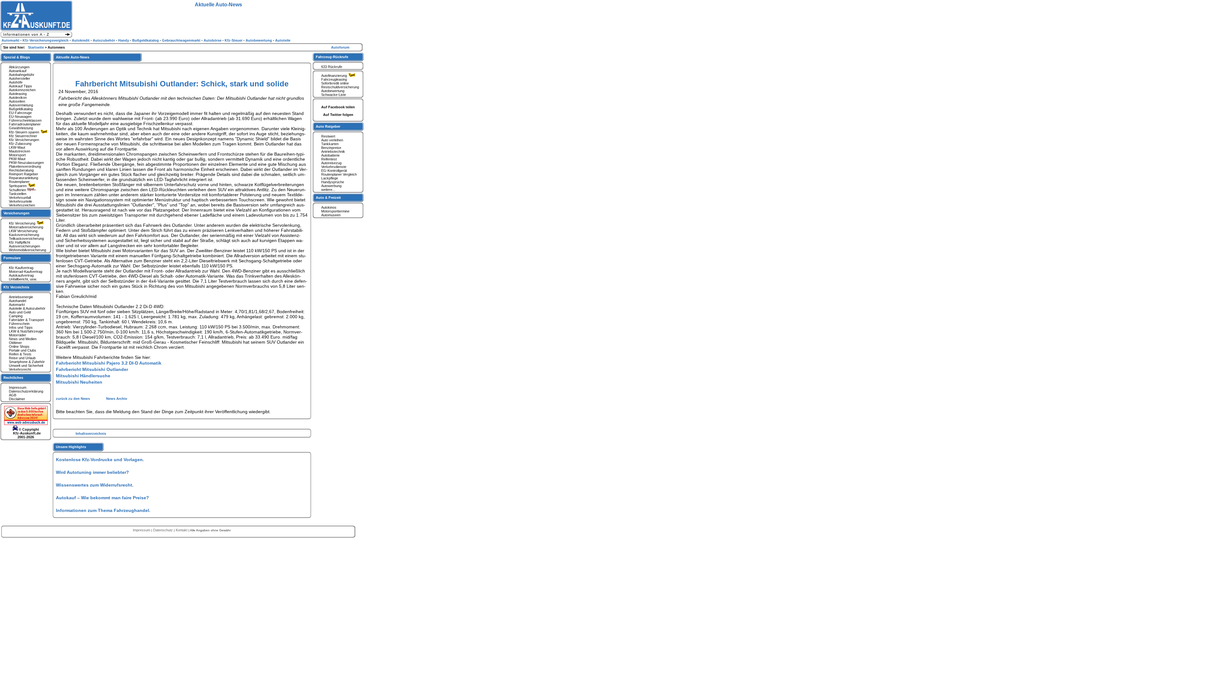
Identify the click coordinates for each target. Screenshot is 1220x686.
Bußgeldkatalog (21, 109)
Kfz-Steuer (234, 40)
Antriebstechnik (333, 151)
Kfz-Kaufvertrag (21, 268)
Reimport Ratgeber (23, 174)
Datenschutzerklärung (26, 391)
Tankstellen (17, 194)
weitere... (328, 190)
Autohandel (17, 301)
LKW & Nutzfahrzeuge (26, 331)
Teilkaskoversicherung (26, 238)
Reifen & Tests (20, 354)
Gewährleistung (21, 128)
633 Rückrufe (331, 67)
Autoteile (282, 40)
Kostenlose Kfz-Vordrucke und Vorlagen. (100, 459)
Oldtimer (15, 343)
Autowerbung (331, 186)
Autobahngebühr (21, 75)
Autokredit (81, 40)
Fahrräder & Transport (26, 320)
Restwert (328, 136)
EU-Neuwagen (20, 116)
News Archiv (116, 398)
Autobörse (213, 40)
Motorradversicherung (26, 227)
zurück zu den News (73, 398)
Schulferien (18, 190)
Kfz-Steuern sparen (24, 132)
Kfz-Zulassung (20, 143)
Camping (16, 316)
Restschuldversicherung (340, 87)
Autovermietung (21, 105)
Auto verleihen (332, 140)
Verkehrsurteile (20, 201)
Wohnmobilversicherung (27, 250)
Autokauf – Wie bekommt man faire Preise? (102, 497)
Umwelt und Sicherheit (26, 365)
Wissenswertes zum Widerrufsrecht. (94, 485)
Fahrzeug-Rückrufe (332, 57)
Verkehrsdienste (333, 167)
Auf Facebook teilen (338, 107)
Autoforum (340, 47)
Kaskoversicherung (24, 235)
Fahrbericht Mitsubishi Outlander (92, 369)
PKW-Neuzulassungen (26, 163)
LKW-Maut (17, 147)
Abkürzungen (19, 67)
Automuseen (331, 215)
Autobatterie (330, 155)
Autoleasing (18, 94)
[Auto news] (36, 37)
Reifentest (329, 159)
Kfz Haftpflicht (19, 242)
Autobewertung (332, 91)
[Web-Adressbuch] (26, 424)
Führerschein (19, 324)
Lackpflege (329, 178)
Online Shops (19, 346)
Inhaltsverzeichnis (91, 433)
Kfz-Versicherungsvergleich (46, 40)
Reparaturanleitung (23, 178)
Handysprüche (332, 182)
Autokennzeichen (22, 90)
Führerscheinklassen (25, 120)
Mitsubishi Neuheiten (79, 382)
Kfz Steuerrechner (23, 136)
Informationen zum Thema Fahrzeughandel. (103, 510)
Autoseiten (17, 101)
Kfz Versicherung (22, 223)
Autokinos (328, 207)
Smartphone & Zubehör (27, 362)
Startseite (36, 47)
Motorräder (17, 335)
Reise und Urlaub (22, 358)
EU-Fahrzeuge (20, 113)
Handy (124, 40)
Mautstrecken (19, 151)
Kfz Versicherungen (24, 140)
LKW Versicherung (23, 231)
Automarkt (17, 304)
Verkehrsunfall (20, 197)
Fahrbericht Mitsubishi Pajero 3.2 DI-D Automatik (108, 363)
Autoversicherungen (24, 246)
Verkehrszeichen (22, 205)
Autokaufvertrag (21, 275)
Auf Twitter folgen (338, 115)
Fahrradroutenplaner (25, 124)
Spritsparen (18, 186)
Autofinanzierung (334, 75)
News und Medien (23, 339)
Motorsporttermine (335, 211)
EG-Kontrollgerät (334, 170)
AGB (12, 395)
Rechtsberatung (21, 170)
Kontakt (182, 530)
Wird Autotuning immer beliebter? (92, 472)
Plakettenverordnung (25, 166)
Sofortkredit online (335, 83)
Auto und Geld (20, 312)
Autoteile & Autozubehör (27, 308)
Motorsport (17, 155)
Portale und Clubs (22, 350)
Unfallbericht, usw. (23, 279)
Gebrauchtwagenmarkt (181, 40)
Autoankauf (17, 71)
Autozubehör (104, 40)
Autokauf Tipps (20, 86)
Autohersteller (19, 78)
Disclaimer (17, 399)
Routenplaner (19, 182)
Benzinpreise (331, 148)
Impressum (17, 387)
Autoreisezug (331, 163)
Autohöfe (16, 82)
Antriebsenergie (21, 297)
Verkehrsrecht (20, 369)
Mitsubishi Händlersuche (83, 375)
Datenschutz (163, 530)
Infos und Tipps (21, 327)
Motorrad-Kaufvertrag (25, 271)
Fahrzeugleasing (334, 79)
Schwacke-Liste (333, 95)
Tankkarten (330, 144)
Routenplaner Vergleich (339, 174)
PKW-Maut (17, 159)
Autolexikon (18, 97)
